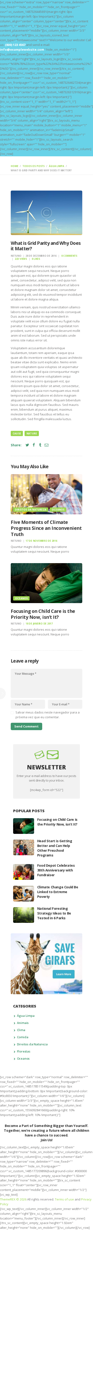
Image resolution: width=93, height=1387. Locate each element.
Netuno (16, 255)
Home (14, 166)
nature (31, 433)
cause (17, 433)
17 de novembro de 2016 (41, 540)
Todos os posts (33, 166)
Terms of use (64, 1199)
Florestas (23, 1051)
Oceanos (58, 509)
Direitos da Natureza (30, 509)
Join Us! (46, 1140)
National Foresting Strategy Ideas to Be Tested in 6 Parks (54, 913)
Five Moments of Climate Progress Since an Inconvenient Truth (46, 528)
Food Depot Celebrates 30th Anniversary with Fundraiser (56, 870)
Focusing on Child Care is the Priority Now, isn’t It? (43, 614)
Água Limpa (56, 166)
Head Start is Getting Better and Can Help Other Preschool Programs (54, 848)
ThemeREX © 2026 (13, 1199)
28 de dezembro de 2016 (41, 255)
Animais (23, 1023)
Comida (22, 1037)
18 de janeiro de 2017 (39, 623)
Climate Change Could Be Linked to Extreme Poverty (57, 892)
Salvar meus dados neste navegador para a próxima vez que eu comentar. (48, 714)
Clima (21, 1030)
